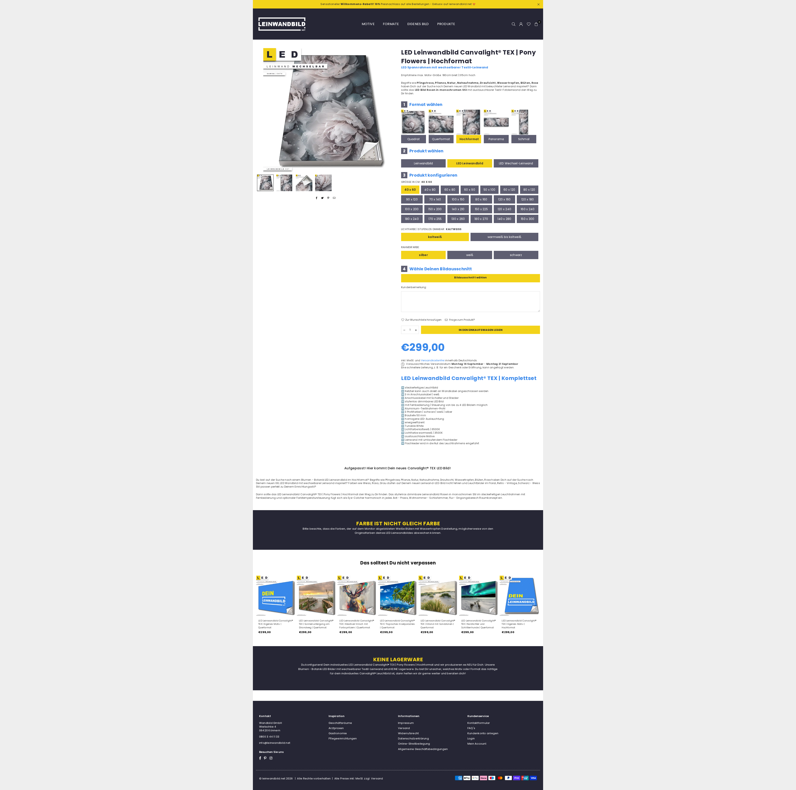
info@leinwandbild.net (274, 743)
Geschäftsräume (340, 723)
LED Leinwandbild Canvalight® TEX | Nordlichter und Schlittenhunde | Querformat (478, 624)
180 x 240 (412, 219)
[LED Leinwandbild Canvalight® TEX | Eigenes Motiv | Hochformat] (520, 596)
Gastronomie (338, 733)
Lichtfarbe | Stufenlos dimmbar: (431, 229)
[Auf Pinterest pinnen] (328, 198)
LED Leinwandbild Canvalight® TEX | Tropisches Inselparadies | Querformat (397, 624)
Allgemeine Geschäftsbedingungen (423, 749)
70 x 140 (435, 199)
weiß (469, 255)
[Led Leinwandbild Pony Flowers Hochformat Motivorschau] (284, 183)
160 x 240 (527, 209)
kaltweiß (435, 237)
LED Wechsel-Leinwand (516, 163)
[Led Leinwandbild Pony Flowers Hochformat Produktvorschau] (265, 183)
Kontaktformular (478, 723)
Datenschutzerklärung (413, 738)
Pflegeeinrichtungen (343, 738)
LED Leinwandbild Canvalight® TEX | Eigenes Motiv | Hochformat (519, 624)
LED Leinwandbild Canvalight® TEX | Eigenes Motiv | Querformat (275, 624)
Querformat (441, 139)
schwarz (516, 255)
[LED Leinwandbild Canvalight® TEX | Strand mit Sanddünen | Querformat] (439, 596)
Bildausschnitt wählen (470, 277)
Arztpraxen (336, 728)
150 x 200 (435, 209)
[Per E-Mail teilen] (334, 198)
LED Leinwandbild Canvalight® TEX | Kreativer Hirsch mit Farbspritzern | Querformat (356, 624)
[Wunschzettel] (529, 24)
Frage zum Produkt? (462, 320)
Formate (391, 24)
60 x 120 (509, 190)
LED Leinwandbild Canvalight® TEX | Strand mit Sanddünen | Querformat (438, 624)
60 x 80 (449, 190)
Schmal (523, 139)
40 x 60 (410, 190)
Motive (368, 24)
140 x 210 (458, 209)
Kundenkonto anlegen (483, 733)
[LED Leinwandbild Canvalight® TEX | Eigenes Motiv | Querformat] (276, 596)
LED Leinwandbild (469, 163)
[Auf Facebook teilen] (316, 198)
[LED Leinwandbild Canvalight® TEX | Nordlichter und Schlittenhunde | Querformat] (479, 596)
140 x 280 (504, 219)
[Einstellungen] (521, 24)
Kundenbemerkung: (414, 287)
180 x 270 (481, 219)
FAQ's (471, 728)
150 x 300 (527, 219)
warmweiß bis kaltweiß (504, 237)
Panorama (496, 139)
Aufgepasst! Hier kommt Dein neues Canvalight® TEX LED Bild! (397, 468)
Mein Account (476, 744)
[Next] (389, 110)
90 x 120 (412, 199)
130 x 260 (458, 219)
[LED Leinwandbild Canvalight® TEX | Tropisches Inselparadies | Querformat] (398, 596)
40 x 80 (430, 190)
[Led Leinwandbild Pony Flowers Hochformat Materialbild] (304, 183)
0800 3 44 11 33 (269, 737)
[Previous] (261, 110)
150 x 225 (481, 209)
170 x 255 (435, 219)
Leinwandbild (423, 163)
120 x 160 (504, 199)
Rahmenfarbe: (410, 247)
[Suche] (513, 24)
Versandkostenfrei (433, 360)
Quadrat (413, 139)
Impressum (406, 723)
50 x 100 (489, 190)
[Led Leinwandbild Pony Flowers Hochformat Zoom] (323, 183)
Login (471, 738)
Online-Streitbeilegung (414, 744)
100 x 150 (458, 199)
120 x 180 (527, 199)
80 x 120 (529, 190)
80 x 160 (481, 199)
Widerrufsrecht (408, 733)
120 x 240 (504, 209)
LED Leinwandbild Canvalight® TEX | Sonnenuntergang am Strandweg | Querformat (316, 624)
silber (423, 255)
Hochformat (469, 139)
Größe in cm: (416, 182)
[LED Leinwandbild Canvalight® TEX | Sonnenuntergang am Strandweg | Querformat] (317, 596)
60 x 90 (469, 190)
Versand (404, 728)
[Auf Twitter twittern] (322, 198)
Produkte (446, 24)
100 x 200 (412, 209)
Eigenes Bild (418, 24)
